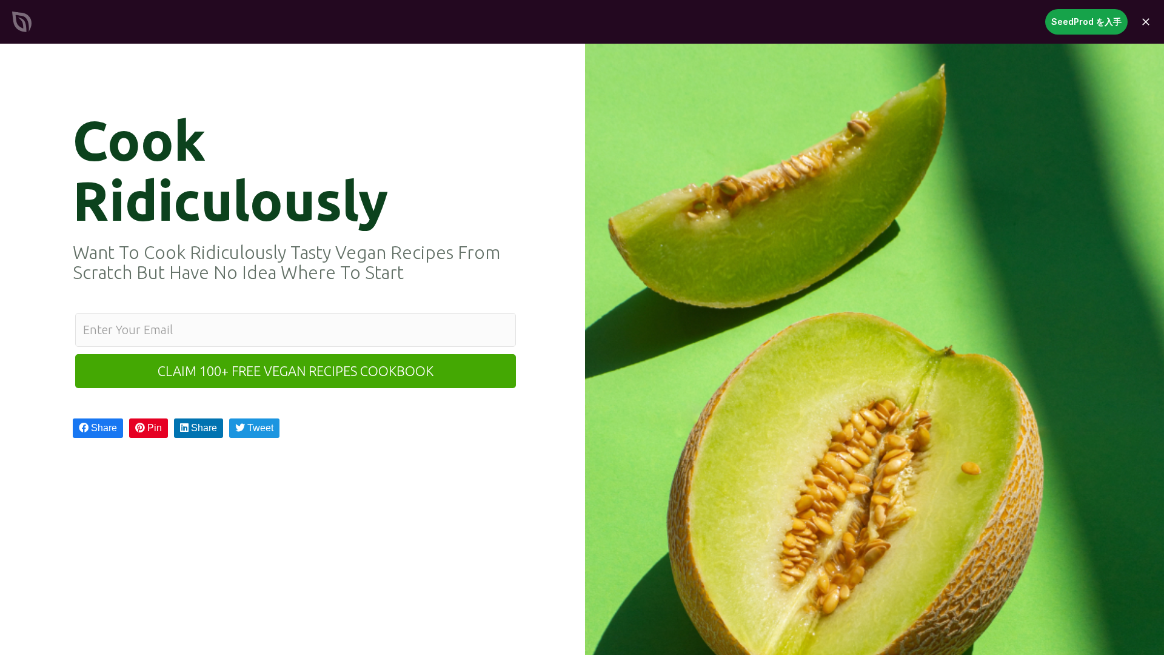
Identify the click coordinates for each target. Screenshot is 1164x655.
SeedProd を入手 (1086, 21)
